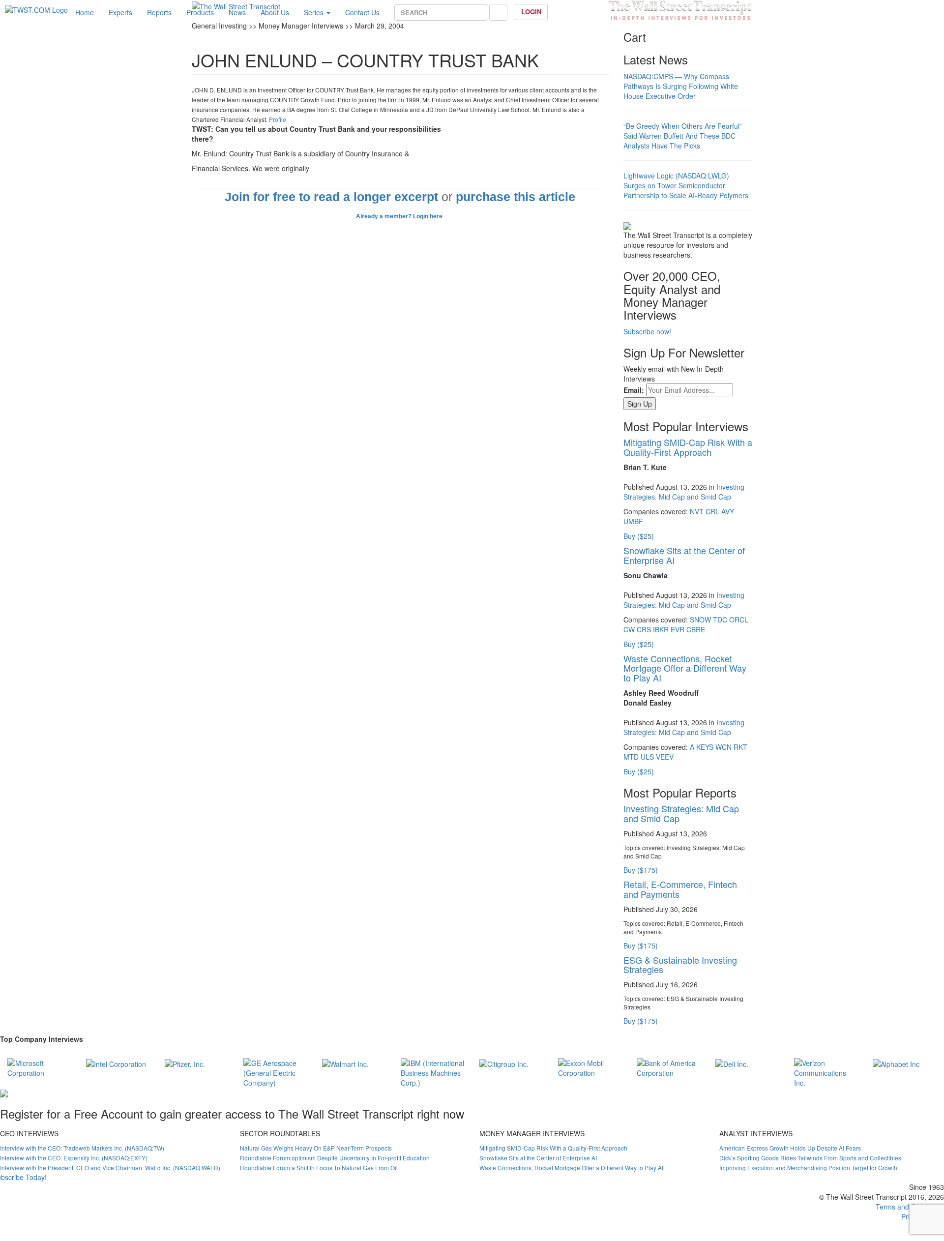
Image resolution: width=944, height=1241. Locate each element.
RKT (740, 747)
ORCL (738, 619)
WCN (723, 747)
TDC (720, 619)
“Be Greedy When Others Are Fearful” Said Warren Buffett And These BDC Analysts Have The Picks (682, 135)
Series (314, 12)
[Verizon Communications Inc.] (826, 1071)
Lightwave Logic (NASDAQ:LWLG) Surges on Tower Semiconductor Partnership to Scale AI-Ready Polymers (685, 185)
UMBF (633, 521)
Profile (277, 119)
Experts (120, 12)
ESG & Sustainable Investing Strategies (680, 964)
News (237, 12)
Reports (159, 12)
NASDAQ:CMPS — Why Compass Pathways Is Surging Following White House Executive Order (680, 86)
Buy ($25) (638, 536)
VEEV (665, 757)
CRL (712, 511)
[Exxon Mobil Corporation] (590, 1066)
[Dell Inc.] (731, 1063)
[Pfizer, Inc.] (185, 1063)
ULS (647, 757)
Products (200, 12)
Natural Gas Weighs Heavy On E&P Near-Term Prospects (316, 1148)
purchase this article (515, 197)
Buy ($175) (640, 870)
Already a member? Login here (400, 216)
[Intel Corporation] (116, 1063)
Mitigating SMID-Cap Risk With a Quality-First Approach (687, 447)
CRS (644, 629)
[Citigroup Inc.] (504, 1063)
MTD (631, 757)
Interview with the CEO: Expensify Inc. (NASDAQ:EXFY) (74, 1157)
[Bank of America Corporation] (669, 1066)
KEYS (704, 747)
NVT (697, 511)
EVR (677, 629)
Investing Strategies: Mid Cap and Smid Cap (683, 492)
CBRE (695, 629)
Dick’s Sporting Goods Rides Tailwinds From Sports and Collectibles (810, 1157)
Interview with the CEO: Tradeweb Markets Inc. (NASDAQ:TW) (82, 1148)
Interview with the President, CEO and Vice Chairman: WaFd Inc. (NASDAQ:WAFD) (110, 1167)
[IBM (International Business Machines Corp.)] (433, 1071)
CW (629, 629)
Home (84, 12)
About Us (275, 12)
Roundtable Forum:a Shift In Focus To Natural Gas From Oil (319, 1167)
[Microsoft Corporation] (39, 1066)
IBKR (661, 629)
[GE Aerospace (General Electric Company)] (275, 1071)
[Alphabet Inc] (896, 1063)
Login (531, 11)
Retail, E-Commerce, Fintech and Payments (680, 889)
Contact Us (362, 12)
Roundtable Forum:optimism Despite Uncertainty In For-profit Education (335, 1157)
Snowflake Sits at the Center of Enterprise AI (684, 555)
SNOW (700, 619)
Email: (633, 390)
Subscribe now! (647, 331)
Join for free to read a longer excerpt (331, 197)
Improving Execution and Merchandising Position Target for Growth (808, 1167)
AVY (727, 511)
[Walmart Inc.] (345, 1063)
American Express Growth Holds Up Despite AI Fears (790, 1148)
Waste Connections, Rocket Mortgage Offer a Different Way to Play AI (684, 668)
